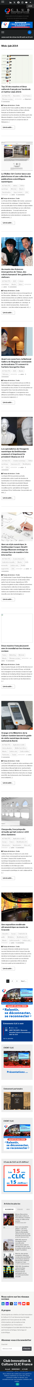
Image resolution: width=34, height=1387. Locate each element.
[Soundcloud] (30, 2)
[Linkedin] (7, 1303)
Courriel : (4, 1344)
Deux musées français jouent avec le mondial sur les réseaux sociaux (15, 648)
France (4, 655)
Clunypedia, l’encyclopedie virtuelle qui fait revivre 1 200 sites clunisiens (15, 832)
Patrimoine (5, 754)
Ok (17, 1384)
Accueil (7, 1369)
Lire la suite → (8, 127)
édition (15, 185)
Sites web (27, 845)
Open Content (18, 192)
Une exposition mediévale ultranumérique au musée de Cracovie (14, 927)
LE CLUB (24, 1369)
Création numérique (19, 461)
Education (5, 934)
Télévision (5, 374)
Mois (28, 1209)
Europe (4, 842)
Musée (21, 189)
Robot (21, 284)
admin (13, 194)
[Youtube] (26, 2)
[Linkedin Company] (10, 2)
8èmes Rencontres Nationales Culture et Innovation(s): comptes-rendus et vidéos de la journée (22, 1217)
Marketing (12, 655)
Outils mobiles (24, 751)
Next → (23, 981)
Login (30, 6)
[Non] (32, 1379)
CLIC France (27, 96)
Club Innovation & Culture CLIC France (17, 1362)
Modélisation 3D (22, 842)
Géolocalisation (7, 748)
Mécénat (14, 189)
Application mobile (19, 745)
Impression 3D (15, 464)
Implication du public (8, 562)
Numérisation (6, 192)
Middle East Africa (20, 748)
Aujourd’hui (9, 1209)
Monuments (6, 845)
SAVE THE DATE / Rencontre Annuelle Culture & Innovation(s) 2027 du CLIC (20, 1032)
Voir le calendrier (8, 1038)
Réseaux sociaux (7, 99)
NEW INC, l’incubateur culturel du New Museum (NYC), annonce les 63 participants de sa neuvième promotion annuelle (22, 1271)
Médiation (11, 937)
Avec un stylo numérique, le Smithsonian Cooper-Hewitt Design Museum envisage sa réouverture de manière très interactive (14, 549)
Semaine (20, 1209)
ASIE (14, 281)
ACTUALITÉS (6, 96)
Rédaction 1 (28, 99)
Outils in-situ (14, 565)
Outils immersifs (14, 940)
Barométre (16, 96)
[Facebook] (18, 2)
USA (26, 192)
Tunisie (14, 754)
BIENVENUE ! (16, 1369)
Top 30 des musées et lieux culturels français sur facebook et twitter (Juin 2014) (16, 89)
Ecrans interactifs (18, 559)
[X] (14, 2)
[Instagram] (22, 2)
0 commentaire (5, 101)
